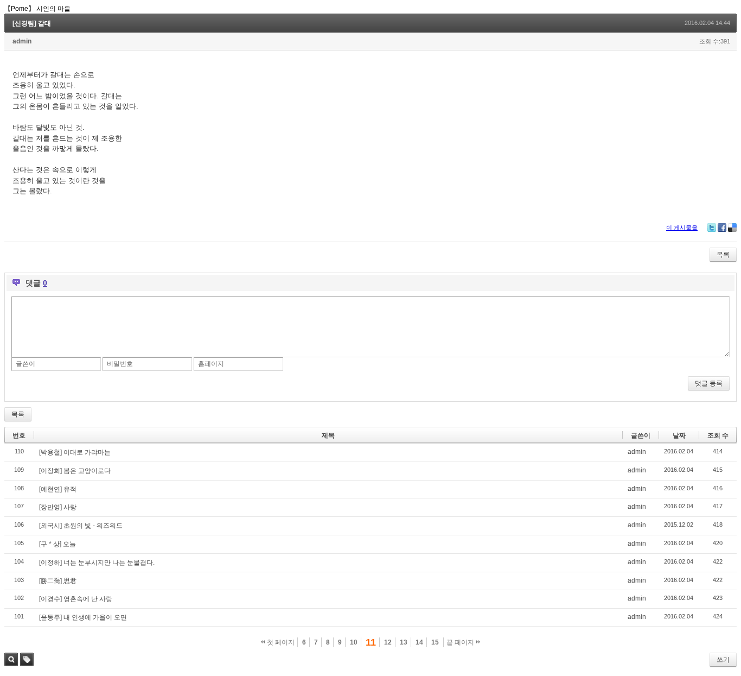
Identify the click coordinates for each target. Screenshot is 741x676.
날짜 (679, 435)
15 (435, 642)
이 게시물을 (682, 227)
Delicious (732, 227)
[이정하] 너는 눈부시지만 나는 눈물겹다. (97, 562)
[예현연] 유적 (57, 489)
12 (388, 642)
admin (21, 41)
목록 (723, 254)
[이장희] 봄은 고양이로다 (75, 471)
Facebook (722, 227)
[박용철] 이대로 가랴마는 (75, 452)
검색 (11, 659)
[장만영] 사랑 (57, 507)
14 (419, 642)
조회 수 (718, 435)
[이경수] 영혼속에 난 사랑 (75, 599)
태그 (27, 659)
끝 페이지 (461, 642)
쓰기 (723, 660)
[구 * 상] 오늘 (57, 544)
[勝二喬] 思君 (57, 581)
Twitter (711, 227)
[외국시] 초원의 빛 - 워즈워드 (81, 525)
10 (353, 642)
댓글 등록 (709, 383)
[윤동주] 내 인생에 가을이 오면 (83, 617)
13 (403, 642)
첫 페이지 (280, 642)
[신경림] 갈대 (31, 23)
